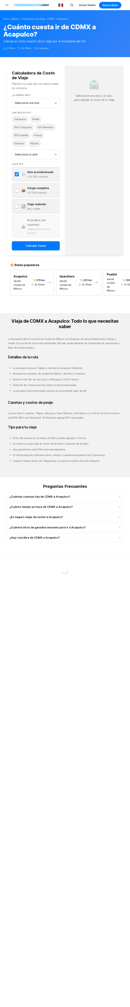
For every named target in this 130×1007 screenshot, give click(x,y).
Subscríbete (110, 5)
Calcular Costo (36, 245)
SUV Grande (21, 135)
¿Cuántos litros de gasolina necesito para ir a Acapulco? (47, 527)
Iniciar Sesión (87, 5)
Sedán (35, 119)
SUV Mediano (45, 127)
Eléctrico (19, 143)
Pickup (38, 135)
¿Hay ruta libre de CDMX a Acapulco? (34, 537)
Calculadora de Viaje (33, 18)
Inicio (6, 18)
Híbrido (34, 143)
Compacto (20, 119)
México (15, 18)
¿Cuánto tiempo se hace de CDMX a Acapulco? (41, 507)
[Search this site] (72, 5)
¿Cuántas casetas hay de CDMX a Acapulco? (39, 496)
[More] (7, 5)
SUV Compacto (23, 127)
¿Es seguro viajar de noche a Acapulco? (36, 517)
